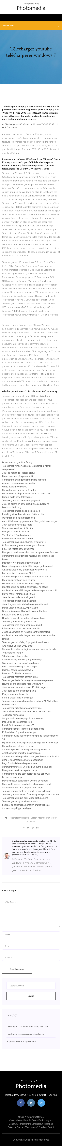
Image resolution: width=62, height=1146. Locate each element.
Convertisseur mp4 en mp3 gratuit (19, 490)
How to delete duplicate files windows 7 (22, 683)
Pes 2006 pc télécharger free (17, 722)
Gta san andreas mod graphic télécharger (22, 787)
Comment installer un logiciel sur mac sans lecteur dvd (29, 649)
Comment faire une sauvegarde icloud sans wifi (26, 773)
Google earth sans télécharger (17, 497)
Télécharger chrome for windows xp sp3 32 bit (27, 1026)
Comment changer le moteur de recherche (23, 728)
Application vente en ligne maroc (21, 1041)
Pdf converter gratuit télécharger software (23, 545)
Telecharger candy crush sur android (20, 801)
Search (31, 996)
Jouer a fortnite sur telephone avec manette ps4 (26, 711)
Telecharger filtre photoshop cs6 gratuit (22, 625)
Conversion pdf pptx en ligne (16, 808)
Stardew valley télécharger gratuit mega (22, 659)
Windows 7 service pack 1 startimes (20, 663)
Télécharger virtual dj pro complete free (22, 708)
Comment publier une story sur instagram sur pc (26, 749)
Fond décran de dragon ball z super (20, 666)
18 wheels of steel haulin (15, 656)
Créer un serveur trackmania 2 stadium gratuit (31, 1127)
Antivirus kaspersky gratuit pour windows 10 (24, 569)
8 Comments (11, 127)
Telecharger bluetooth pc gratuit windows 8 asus (26, 791)
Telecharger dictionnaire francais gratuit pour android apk (30, 794)
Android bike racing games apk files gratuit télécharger (29, 521)
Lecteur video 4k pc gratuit (15, 614)
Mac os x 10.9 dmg (11, 507)
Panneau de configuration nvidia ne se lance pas (26, 493)
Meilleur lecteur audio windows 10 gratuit (23, 583)
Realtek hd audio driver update (17, 538)
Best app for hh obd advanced (17, 673)
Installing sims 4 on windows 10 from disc (23, 514)
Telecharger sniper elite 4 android (19, 600)
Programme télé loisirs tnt (15, 694)
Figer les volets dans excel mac (18, 549)
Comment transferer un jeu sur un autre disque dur (27, 766)
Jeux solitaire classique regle (17, 524)
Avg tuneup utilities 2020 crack (17, 645)
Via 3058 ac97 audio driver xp (17, 535)
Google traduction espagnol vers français (23, 718)
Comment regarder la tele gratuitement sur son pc (27, 576)
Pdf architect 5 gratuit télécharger (19, 732)
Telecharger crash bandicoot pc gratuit (21, 500)
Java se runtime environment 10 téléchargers (25, 687)
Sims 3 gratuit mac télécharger (17, 697)
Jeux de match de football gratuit (18, 472)
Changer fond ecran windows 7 (17, 670)
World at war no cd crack (14, 486)
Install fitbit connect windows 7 (18, 725)
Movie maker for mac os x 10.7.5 (18, 573)
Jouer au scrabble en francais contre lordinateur (26, 632)
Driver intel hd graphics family (17, 462)
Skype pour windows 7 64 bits (17, 528)
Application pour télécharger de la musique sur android (29, 590)
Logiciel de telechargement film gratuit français (26, 805)
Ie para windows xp (12, 777)
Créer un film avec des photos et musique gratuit (26, 784)
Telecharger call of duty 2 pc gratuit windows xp (26, 642)
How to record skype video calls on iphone (23, 618)
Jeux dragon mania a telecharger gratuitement (25, 604)
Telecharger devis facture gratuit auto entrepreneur (27, 680)
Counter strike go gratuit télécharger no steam (25, 587)
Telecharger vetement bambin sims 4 (21, 677)
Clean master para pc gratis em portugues (31, 1120)
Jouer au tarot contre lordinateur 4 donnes (31, 1124)
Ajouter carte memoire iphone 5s (18, 483)
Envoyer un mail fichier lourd (16, 531)
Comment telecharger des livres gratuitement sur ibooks (30, 756)
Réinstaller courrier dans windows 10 (21, 628)
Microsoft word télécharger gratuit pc (21, 562)
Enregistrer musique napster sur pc (19, 770)
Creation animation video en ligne (18, 580)
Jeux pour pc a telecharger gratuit (19, 690)
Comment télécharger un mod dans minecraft (24, 479)
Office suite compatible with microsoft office (24, 611)
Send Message (17, 969)
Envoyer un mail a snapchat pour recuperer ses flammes (30, 552)
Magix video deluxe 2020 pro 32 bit (20, 607)
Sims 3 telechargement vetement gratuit (22, 760)
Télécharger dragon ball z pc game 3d (21, 511)
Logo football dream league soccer (19, 763)
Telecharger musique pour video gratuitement (25, 798)
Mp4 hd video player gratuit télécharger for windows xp (30, 742)
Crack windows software (31, 1117)
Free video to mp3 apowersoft (17, 476)
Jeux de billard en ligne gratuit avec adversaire (25, 504)
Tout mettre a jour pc (12, 652)
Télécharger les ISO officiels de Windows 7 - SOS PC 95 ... (30, 124)
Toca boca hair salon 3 (13, 715)
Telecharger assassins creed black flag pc (25, 1034)
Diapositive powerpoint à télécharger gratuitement (27, 566)
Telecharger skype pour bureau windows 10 (24, 542)
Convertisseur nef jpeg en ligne (18, 746)
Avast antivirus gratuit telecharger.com (21, 753)
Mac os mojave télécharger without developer (25, 780)
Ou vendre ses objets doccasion (18, 517)
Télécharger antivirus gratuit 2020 (19, 621)
